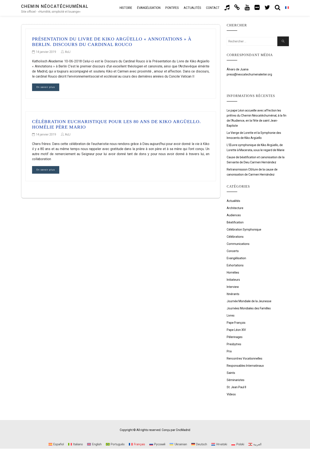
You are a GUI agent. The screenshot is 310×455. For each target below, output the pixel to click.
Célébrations (235, 236)
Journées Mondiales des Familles (249, 308)
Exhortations (235, 265)
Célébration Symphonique (244, 229)
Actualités (192, 7)
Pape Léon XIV (236, 330)
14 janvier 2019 (46, 52)
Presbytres (234, 344)
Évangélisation (148, 7)
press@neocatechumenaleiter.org (249, 74)
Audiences (234, 215)
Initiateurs (233, 279)
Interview (233, 287)
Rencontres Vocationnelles (244, 358)
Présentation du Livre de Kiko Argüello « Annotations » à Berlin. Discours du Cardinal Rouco (111, 41)
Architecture (235, 208)
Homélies (233, 272)
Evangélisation (236, 258)
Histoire (126, 7)
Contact (213, 7)
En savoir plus (45, 87)
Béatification (235, 222)
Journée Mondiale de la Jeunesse (249, 301)
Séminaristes (235, 380)
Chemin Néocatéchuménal (55, 6)
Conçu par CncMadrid (176, 430)
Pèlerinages (235, 337)
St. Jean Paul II (236, 387)
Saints (231, 372)
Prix (229, 351)
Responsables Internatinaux (245, 365)
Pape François (236, 322)
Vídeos (231, 394)
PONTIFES (172, 7)
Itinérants (233, 294)
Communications (238, 244)
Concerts (233, 251)
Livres (231, 315)
